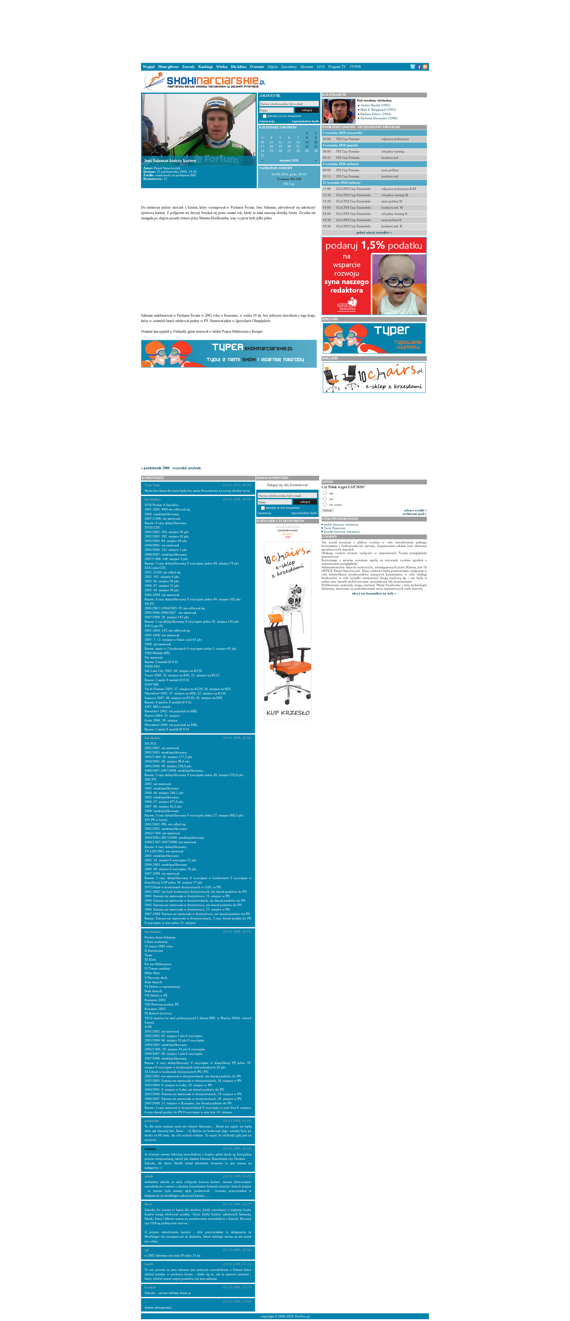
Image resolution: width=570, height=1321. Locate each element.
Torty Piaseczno (335, 528)
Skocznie (306, 67)
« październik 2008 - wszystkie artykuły (171, 468)
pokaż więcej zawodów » (374, 232)
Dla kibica (238, 67)
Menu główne (168, 67)
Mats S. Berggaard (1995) (378, 109)
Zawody (188, 67)
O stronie (257, 67)
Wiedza (221, 67)
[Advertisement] (285, 31)
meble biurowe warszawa (341, 524)
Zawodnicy (289, 67)
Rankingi (205, 67)
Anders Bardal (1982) (375, 105)
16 (316, 142)
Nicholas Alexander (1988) (379, 118)
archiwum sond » (415, 514)
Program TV (337, 67)
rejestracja (267, 121)
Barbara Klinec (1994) (375, 114)
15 (307, 142)
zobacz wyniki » (415, 510)
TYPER (355, 67)
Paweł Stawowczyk (167, 168)
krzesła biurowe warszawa (342, 531)
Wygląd (149, 67)
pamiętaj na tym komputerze (284, 116)
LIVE (321, 67)
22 (307, 146)
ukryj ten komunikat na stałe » (374, 593)
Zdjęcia (272, 67)
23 (316, 146)
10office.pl (302, 1316)
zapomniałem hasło (305, 121)
